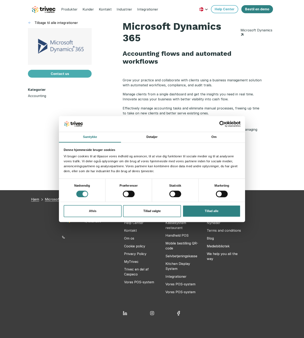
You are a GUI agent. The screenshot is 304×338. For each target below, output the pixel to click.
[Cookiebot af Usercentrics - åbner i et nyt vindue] (222, 124)
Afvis (92, 211)
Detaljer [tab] (152, 137)
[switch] (129, 194)
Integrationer (176, 276)
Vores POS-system (139, 282)
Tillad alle (211, 211)
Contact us (60, 74)
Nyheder (213, 223)
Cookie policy (134, 246)
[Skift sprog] (203, 9)
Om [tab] (214, 137)
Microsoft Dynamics (256, 30)
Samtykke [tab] (90, 137)
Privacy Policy (135, 254)
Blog (210, 238)
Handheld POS (177, 235)
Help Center (134, 223)
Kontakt (130, 230)
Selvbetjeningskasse (181, 256)
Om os (129, 238)
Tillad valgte (152, 211)
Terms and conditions (224, 230)
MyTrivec (131, 262)
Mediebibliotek (218, 246)
